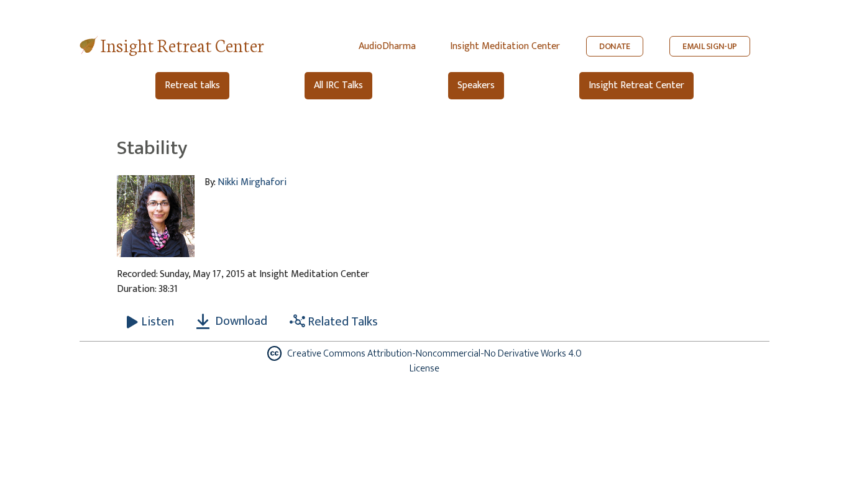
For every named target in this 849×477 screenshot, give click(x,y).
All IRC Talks (338, 85)
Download (240, 321)
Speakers (476, 85)
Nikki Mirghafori (252, 182)
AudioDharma (387, 46)
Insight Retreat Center (182, 44)
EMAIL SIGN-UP (709, 46)
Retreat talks (192, 85)
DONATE (614, 46)
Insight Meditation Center (505, 46)
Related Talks (341, 321)
